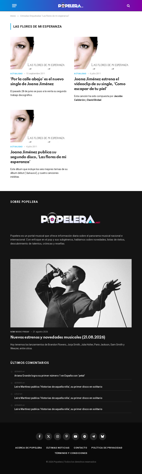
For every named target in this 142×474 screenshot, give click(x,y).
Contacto (80, 447)
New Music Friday (19, 332)
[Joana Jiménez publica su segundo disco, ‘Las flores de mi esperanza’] (39, 126)
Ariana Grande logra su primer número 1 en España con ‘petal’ (49, 375)
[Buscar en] (128, 6)
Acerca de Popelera (28, 447)
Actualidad (16, 74)
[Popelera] (71, 5)
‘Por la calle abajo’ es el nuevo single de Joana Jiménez (37, 81)
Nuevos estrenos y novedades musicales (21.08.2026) (57, 337)
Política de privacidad (106, 447)
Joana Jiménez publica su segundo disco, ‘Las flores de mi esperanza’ (38, 157)
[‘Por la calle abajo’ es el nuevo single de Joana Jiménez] (39, 53)
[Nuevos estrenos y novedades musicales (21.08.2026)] (71, 293)
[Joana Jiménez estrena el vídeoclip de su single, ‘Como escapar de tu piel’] (103, 53)
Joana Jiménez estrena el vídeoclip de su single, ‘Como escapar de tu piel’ (99, 84)
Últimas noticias (57, 447)
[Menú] (14, 6)
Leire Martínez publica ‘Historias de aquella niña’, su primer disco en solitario (58, 386)
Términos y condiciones (71, 453)
